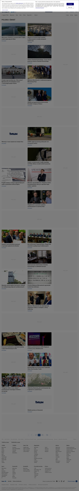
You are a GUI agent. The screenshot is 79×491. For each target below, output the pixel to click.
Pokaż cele (70, 7)
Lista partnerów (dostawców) (39, 7)
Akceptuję (70, 4)
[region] (39, 6)
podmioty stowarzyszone (19, 3)
